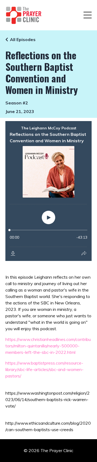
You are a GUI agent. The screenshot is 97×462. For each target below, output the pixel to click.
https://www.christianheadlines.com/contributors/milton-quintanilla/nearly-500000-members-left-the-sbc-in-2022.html (48, 346)
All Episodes (23, 39)
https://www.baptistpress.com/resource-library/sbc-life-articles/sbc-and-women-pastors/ (44, 369)
